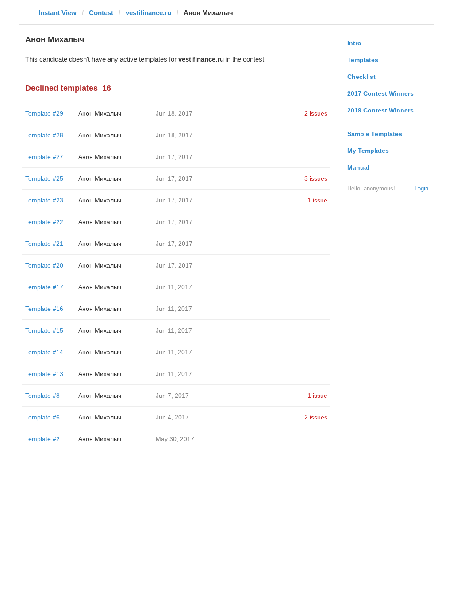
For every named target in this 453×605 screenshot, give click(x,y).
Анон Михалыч (99, 113)
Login (421, 188)
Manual (358, 167)
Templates (362, 59)
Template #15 (44, 330)
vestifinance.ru (148, 12)
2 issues (315, 113)
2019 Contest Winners (380, 110)
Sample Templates (374, 133)
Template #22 (44, 221)
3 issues (315, 178)
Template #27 (44, 156)
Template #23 (44, 200)
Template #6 (42, 417)
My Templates (368, 150)
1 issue (317, 200)
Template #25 (44, 178)
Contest (101, 12)
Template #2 (42, 438)
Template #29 (44, 113)
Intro (354, 43)
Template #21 (44, 243)
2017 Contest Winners (380, 93)
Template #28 (44, 135)
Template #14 (44, 352)
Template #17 (44, 287)
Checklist (361, 76)
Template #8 (42, 395)
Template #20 (44, 265)
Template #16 (44, 308)
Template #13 (44, 373)
